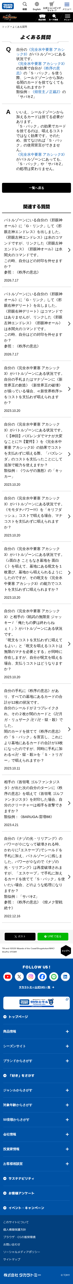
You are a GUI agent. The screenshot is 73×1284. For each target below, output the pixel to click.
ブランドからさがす (17, 1060)
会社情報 (9, 1134)
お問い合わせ (11, 1244)
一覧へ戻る (36, 187)
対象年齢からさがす (17, 1105)
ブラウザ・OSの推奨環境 (19, 1237)
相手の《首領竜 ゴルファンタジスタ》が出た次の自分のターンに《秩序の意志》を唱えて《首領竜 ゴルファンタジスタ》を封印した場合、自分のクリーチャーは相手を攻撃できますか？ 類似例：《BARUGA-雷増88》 (33, 799)
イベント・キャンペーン (26, 1208)
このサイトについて (16, 1222)
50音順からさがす (16, 1119)
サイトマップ (11, 1259)
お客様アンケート (21, 1193)
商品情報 (9, 1031)
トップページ (18, 1017)
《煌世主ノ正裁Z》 (46, 92)
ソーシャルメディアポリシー (21, 1252)
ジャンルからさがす (17, 1090)
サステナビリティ (21, 1178)
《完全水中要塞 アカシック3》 (41, 64)
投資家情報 (11, 1149)
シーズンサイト (14, 1046)
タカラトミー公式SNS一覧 (34, 987)
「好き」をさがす (21, 1075)
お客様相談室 (13, 1163)
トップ (5, 26)
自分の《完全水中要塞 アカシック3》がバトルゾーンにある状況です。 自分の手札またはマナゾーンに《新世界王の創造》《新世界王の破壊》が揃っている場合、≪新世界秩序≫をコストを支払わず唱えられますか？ (34, 385)
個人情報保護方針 (14, 1229)
